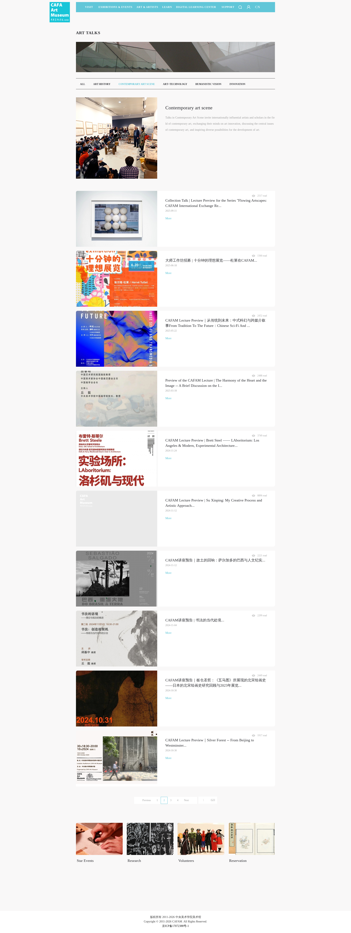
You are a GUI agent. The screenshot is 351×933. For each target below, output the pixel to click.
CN (257, 7)
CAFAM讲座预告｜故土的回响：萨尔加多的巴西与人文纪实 (215, 560)
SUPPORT (228, 7)
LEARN (167, 7)
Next (186, 800)
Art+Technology (175, 84)
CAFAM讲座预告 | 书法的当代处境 (194, 620)
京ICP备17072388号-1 (175, 926)
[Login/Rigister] (249, 7)
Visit (89, 7)
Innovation (237, 84)
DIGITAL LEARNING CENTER (196, 7)
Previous (146, 800)
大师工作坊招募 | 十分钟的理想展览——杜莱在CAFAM (211, 260)
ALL (82, 84)
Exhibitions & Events (115, 7)
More (168, 218)
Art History (101, 84)
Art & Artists (147, 7)
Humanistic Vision (208, 84)
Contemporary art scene (137, 84)
